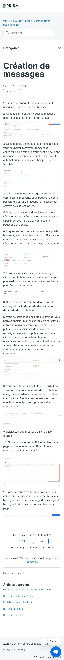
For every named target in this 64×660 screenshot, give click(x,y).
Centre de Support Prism (16, 20)
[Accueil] (11, 6)
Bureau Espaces (13, 608)
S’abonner (11, 91)
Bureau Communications (18, 596)
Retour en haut (12, 573)
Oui (23, 541)
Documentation (11, 24)
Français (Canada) (14, 649)
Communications (43, 20)
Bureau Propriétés (14, 615)
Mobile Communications (17, 602)
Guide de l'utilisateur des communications (28, 589)
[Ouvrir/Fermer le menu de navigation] (55, 6)
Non (41, 541)
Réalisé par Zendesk (49, 657)
